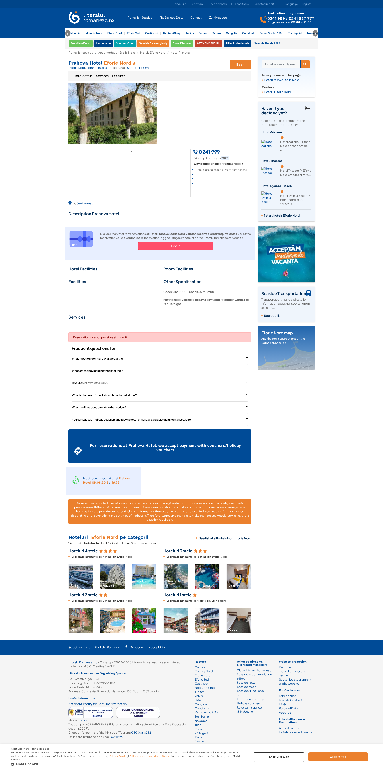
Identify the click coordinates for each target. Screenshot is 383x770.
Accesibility (157, 647)
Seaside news (246, 682)
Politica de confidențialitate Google (150, 756)
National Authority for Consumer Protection (97, 704)
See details (272, 315)
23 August (201, 733)
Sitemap (197, 4)
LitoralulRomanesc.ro (83, 662)
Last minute (103, 43)
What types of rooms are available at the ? (98, 358)
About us (180, 4)
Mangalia (231, 33)
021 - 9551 (85, 720)
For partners (241, 4)
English (100, 647)
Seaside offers (79, 43)
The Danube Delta (171, 17)
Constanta (248, 33)
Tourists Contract (290, 700)
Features (118, 76)
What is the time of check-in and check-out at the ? (104, 395)
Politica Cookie (117, 756)
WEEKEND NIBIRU (208, 43)
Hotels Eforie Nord (153, 52)
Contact (196, 17)
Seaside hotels (218, 4)
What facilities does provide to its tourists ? (99, 407)
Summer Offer (125, 43)
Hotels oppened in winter (296, 732)
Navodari (201, 721)
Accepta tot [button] (338, 756)
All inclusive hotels (237, 43)
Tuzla (198, 725)
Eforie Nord (114, 33)
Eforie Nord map (277, 332)
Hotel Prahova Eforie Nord (281, 80)
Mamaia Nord (94, 33)
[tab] (83, 76)
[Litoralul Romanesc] (91, 18)
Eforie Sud (133, 33)
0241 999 (276, 18)
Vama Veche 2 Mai (271, 33)
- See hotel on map (137, 67)
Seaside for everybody (153, 43)
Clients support (264, 4)
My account (221, 17)
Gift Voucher (245, 711)
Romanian (113, 647)
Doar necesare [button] (279, 757)
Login (175, 246)
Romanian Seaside (140, 17)
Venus (203, 33)
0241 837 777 (301, 18)
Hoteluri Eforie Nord (277, 92)
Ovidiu (199, 741)
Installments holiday (250, 699)
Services (102, 76)
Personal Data (288, 708)
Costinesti (151, 33)
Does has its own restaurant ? (90, 383)
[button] (72, 576)
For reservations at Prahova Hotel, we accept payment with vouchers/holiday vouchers (165, 447)
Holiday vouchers (249, 703)
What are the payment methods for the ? (97, 370)
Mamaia (75, 33)
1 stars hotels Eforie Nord (282, 215)
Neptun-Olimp (171, 33)
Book (240, 64)
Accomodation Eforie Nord (116, 52)
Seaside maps (246, 687)
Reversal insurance (249, 707)
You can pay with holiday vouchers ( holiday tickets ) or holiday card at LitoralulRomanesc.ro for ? (133, 419)
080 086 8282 (141, 732)
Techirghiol (295, 33)
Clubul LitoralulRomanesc (254, 670)
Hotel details (83, 76)
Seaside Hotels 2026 (267, 43)
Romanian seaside (81, 52)
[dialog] (191, 757)
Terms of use (287, 696)
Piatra (198, 737)
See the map (84, 203)
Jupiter (190, 33)
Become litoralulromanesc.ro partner (292, 671)
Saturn (216, 33)
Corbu (199, 729)
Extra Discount (182, 43)
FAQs (282, 704)
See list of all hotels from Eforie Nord (225, 538)
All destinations (289, 728)
